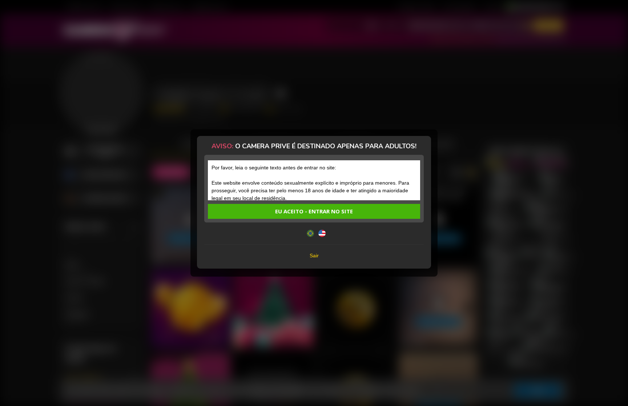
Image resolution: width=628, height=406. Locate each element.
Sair (314, 255)
